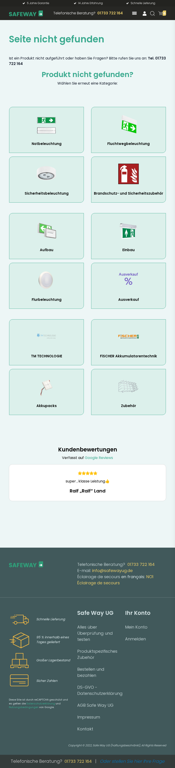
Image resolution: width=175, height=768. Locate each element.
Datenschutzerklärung (40, 703)
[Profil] (144, 13)
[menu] (134, 13)
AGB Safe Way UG (95, 705)
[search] (152, 13)
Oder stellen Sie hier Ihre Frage (132, 761)
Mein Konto (136, 627)
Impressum (88, 717)
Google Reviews (99, 457)
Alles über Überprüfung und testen (95, 633)
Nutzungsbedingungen (24, 707)
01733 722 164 (110, 13)
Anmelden (135, 639)
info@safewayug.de (112, 570)
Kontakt (85, 729)
